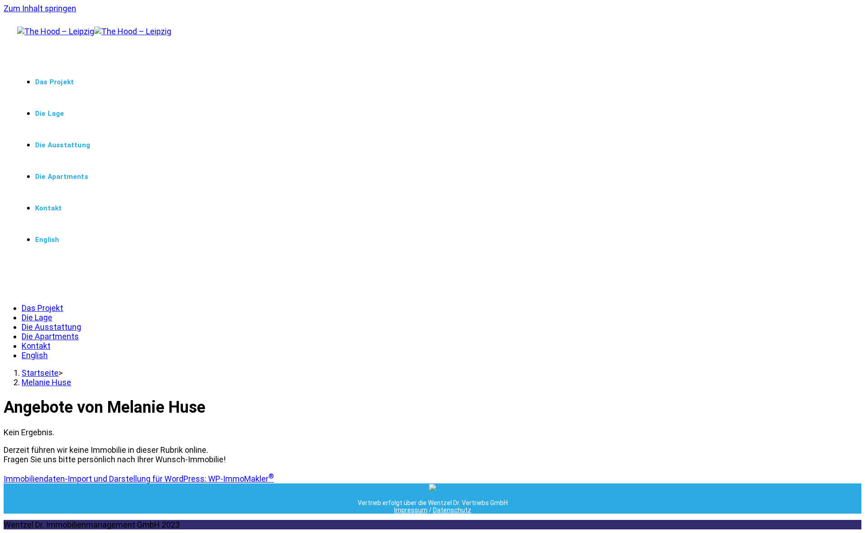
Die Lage (37, 317)
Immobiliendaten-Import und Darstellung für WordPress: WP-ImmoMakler (139, 478)
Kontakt (36, 346)
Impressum (411, 510)
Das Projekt (42, 308)
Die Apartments (50, 336)
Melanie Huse (46, 382)
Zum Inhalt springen (40, 8)
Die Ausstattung (51, 327)
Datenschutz (452, 510)
